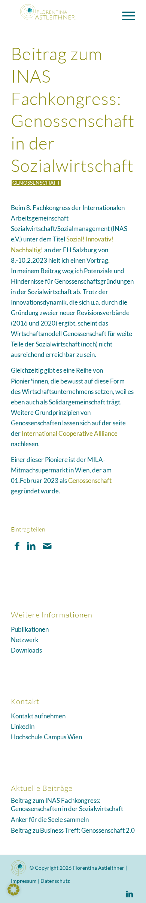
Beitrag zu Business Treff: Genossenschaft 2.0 (73, 830)
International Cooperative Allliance (70, 433)
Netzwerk (25, 640)
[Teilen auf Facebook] (17, 546)
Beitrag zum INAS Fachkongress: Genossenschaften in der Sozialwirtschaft (67, 804)
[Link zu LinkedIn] (129, 893)
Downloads (26, 650)
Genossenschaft (36, 183)
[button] (13, 889)
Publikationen (30, 629)
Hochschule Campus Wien (46, 737)
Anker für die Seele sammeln (50, 819)
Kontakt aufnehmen (38, 716)
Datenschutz (55, 881)
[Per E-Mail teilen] (47, 546)
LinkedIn (22, 726)
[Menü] (125, 15)
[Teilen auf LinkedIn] (31, 546)
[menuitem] (125, 15)
